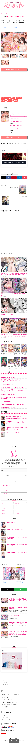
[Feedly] (20, 589)
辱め (15, 510)
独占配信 (3, 513)
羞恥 (16, 100)
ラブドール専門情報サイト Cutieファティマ (11, 702)
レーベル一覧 (4, 488)
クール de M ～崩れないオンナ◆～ (15, 615)
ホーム (3, 13)
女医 (13, 97)
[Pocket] (24, 177)
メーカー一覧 (4, 490)
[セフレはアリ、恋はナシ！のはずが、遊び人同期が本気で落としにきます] (11, 573)
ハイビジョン (5, 97)
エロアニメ (9, 13)
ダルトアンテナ (5, 717)
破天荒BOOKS (5, 706)
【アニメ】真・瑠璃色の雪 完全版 (17, 368)
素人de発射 (4, 708)
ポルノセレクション (6, 719)
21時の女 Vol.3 (3, 366)
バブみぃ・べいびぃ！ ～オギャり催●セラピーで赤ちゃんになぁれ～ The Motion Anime (18, 116)
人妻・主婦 (17, 513)
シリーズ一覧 (4, 493)
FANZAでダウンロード (15, 69)
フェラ (16, 508)
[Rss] (2, 470)
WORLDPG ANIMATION (16, 121)
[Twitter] (3, 177)
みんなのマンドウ (5, 701)
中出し (3, 505)
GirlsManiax (21, 565)
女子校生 (3, 508)
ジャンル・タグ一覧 (5, 485)
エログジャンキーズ (6, 715)
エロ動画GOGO (5, 697)
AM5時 (4, 582)
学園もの (3, 510)
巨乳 (4, 100)
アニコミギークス (5, 696)
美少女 (10, 100)
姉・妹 (19, 97)
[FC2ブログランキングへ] (11, 726)
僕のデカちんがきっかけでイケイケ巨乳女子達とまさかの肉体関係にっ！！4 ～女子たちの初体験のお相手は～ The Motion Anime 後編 (17, 633)
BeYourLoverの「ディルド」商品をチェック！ (14, 162)
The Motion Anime (14, 129)
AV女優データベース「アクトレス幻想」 (10, 694)
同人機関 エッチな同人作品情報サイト (10, 704)
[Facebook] (8, 177)
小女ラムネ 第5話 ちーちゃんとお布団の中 (17, 355)
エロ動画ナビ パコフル (6, 699)
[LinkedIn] (19, 177)
